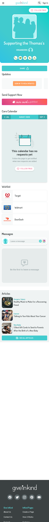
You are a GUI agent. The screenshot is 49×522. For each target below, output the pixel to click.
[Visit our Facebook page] (10, 497)
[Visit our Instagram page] (24, 497)
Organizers (21, 50)
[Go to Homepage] (22, 3)
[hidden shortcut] (10, 58)
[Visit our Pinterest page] (32, 497)
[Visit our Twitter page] (17, 497)
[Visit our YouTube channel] (39, 497)
